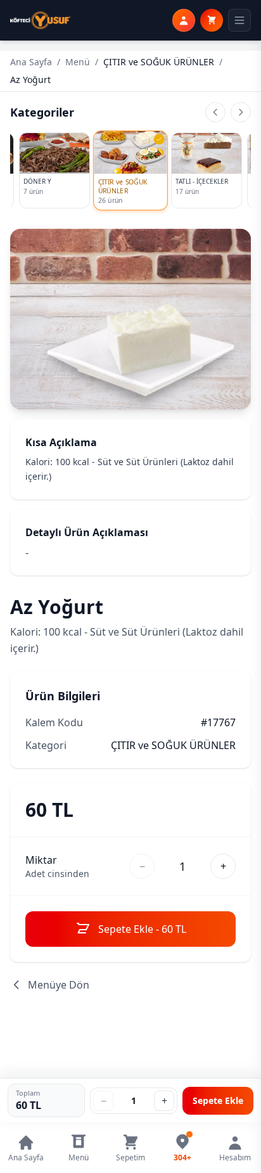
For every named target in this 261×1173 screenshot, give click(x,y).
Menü (77, 62)
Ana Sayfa (31, 62)
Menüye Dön (58, 985)
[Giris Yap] (183, 20)
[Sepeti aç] (211, 20)
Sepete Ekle (218, 1100)
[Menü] (239, 20)
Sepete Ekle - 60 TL (142, 929)
